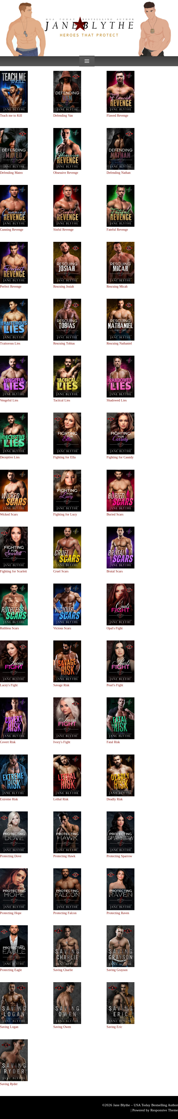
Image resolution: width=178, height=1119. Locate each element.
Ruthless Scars (9, 628)
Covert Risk (8, 742)
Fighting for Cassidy (120, 457)
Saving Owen (62, 1027)
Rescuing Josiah (63, 286)
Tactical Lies (61, 400)
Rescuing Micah (117, 286)
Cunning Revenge (11, 229)
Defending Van (63, 115)
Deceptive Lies (9, 457)
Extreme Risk (9, 799)
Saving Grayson (117, 970)
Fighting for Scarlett (13, 571)
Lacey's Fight (9, 685)
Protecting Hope (10, 913)
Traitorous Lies (10, 343)
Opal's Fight (115, 628)
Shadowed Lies (117, 400)
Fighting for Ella (64, 457)
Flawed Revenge (117, 115)
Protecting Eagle (11, 970)
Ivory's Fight (61, 742)
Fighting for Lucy (65, 514)
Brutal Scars (115, 571)
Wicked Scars (9, 514)
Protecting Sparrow (119, 856)
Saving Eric (114, 1027)
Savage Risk (61, 685)
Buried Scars (115, 514)
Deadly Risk (115, 799)
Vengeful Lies (9, 400)
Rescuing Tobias (64, 343)
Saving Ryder (9, 1084)
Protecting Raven (118, 913)
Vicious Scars (62, 628)
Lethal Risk (60, 799)
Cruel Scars (60, 571)
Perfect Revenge (10, 286)
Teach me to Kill (11, 115)
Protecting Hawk (64, 856)
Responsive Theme (164, 1110)
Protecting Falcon (64, 913)
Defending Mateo (11, 172)
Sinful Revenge (63, 229)
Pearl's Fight (115, 685)
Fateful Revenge (117, 229)
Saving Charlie (63, 970)
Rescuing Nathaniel (119, 343)
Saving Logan (9, 1027)
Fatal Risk (113, 742)
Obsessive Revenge (65, 172)
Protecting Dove (10, 856)
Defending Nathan (118, 172)
